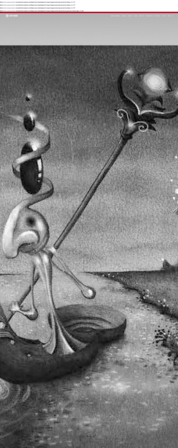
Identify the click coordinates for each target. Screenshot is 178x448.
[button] (173, 16)
